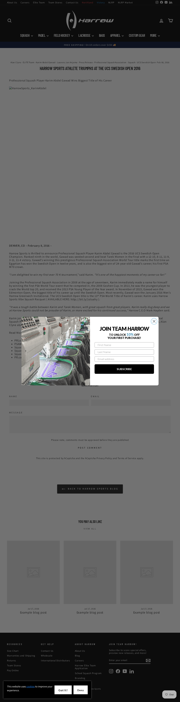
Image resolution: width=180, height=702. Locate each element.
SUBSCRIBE (124, 369)
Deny (80, 690)
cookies (30, 686)
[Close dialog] (154, 321)
